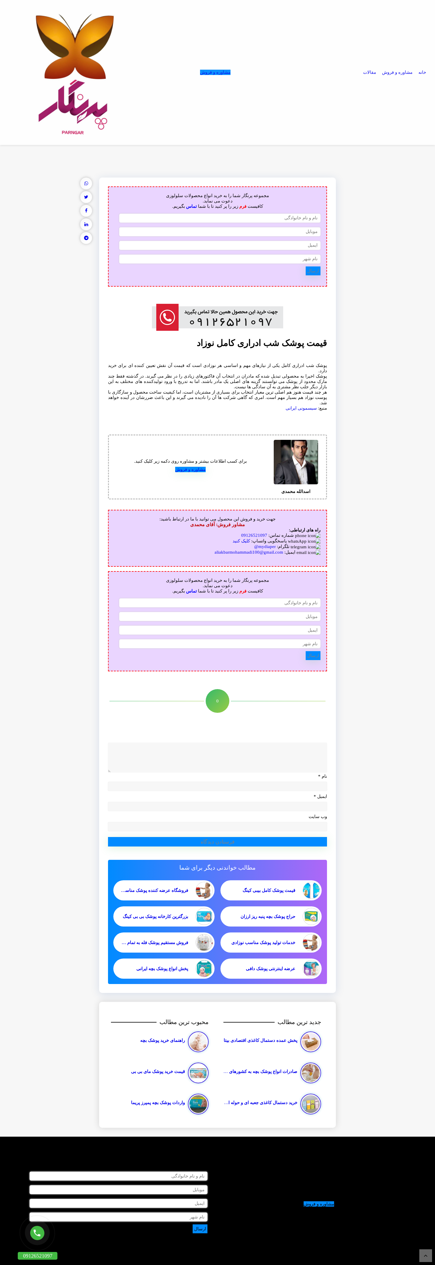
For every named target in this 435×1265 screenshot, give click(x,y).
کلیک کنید (241, 541)
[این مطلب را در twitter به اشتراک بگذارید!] (86, 197)
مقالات (369, 72)
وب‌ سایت (318, 816)
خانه (422, 72)
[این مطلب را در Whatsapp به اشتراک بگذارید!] (86, 183)
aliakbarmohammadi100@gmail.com (249, 552)
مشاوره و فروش (397, 72)
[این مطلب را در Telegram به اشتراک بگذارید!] (86, 238)
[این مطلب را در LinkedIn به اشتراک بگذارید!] (86, 224)
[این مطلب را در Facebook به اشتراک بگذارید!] (86, 211)
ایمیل (320, 796)
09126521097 (254, 535)
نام (322, 776)
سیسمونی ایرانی (301, 408)
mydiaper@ (265, 546)
